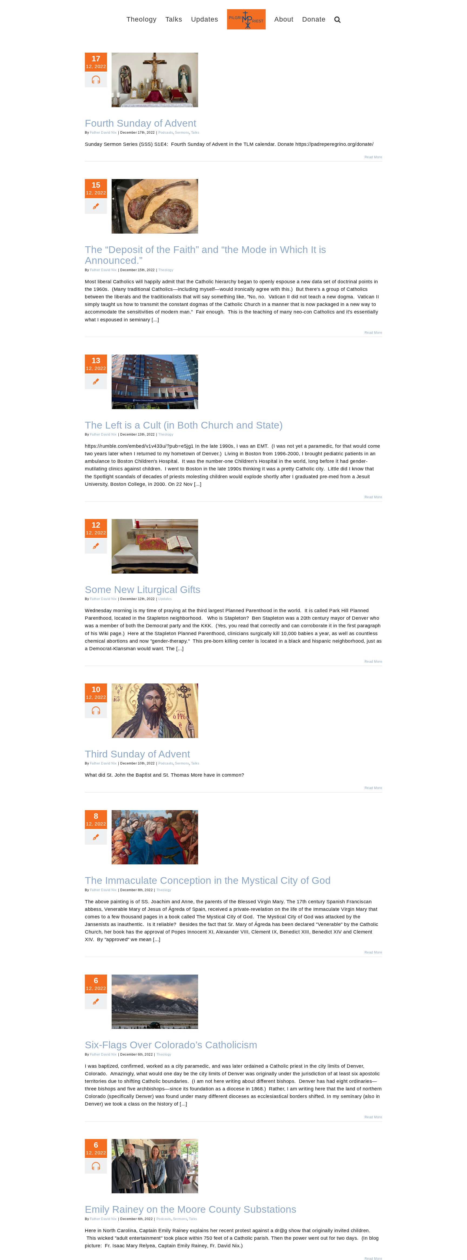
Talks (195, 132)
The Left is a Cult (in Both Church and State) (155, 377)
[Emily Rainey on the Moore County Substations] (155, 1166)
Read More (373, 157)
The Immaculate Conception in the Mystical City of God (155, 830)
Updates (165, 599)
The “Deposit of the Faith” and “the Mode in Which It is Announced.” (155, 199)
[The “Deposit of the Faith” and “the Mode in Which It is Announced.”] (155, 206)
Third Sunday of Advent (155, 706)
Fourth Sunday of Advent (155, 75)
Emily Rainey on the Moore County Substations (155, 1159)
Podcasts (165, 132)
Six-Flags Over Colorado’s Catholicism (155, 997)
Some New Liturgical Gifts (155, 542)
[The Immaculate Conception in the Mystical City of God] (155, 837)
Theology (165, 270)
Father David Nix (103, 132)
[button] (318, 19)
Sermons (182, 132)
